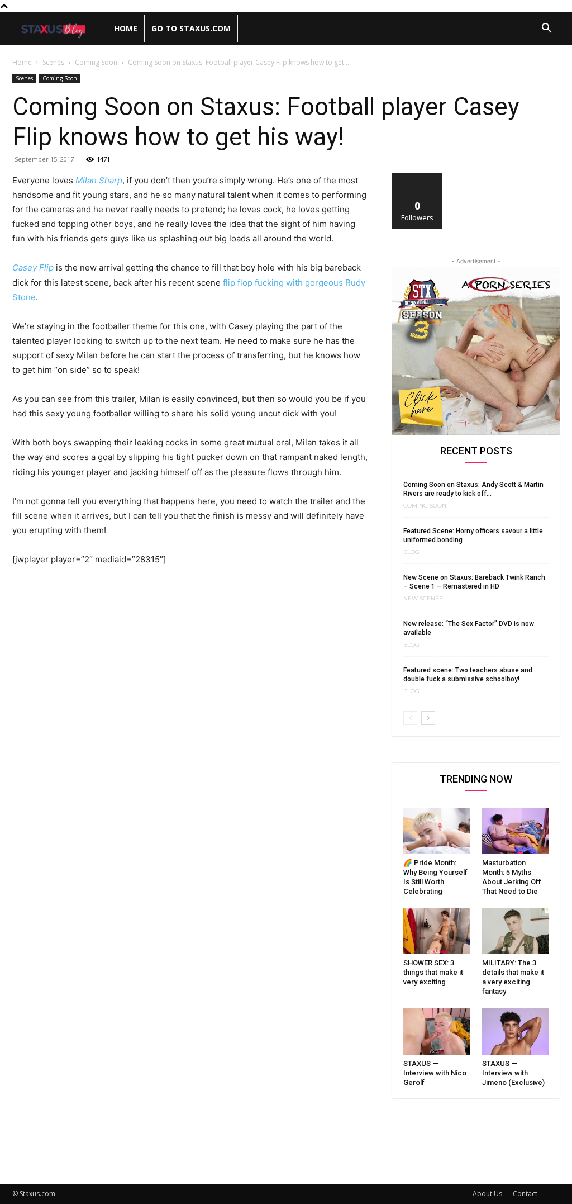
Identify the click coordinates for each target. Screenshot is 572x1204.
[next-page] (428, 718)
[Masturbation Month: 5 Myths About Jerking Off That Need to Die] (515, 831)
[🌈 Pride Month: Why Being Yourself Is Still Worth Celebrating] (436, 831)
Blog (411, 552)
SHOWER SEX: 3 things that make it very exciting (433, 972)
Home (125, 28)
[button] (546, 29)
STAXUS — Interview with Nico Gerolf (434, 1073)
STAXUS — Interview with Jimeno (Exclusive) (513, 1073)
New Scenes (422, 598)
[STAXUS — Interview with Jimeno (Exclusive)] (515, 1031)
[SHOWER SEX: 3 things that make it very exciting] (436, 931)
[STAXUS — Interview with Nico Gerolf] (436, 1031)
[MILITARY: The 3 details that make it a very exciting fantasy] (515, 931)
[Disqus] (191, 730)
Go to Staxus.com (191, 28)
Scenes (53, 62)
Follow (417, 177)
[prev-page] (410, 718)
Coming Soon (96, 62)
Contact (525, 1193)
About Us (487, 1193)
